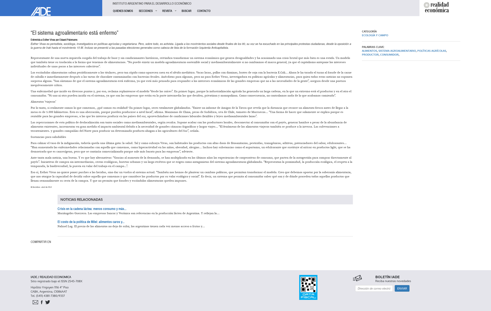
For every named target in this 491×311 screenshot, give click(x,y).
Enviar (402, 288)
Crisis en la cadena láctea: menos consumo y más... (92, 209)
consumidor (389, 55)
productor (370, 55)
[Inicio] (51, 8)
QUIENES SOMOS (123, 11)
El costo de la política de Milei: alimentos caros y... (91, 222)
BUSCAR (186, 11)
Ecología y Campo (375, 35)
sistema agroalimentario (397, 51)
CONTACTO (204, 11)
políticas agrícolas (431, 51)
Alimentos (369, 51)
